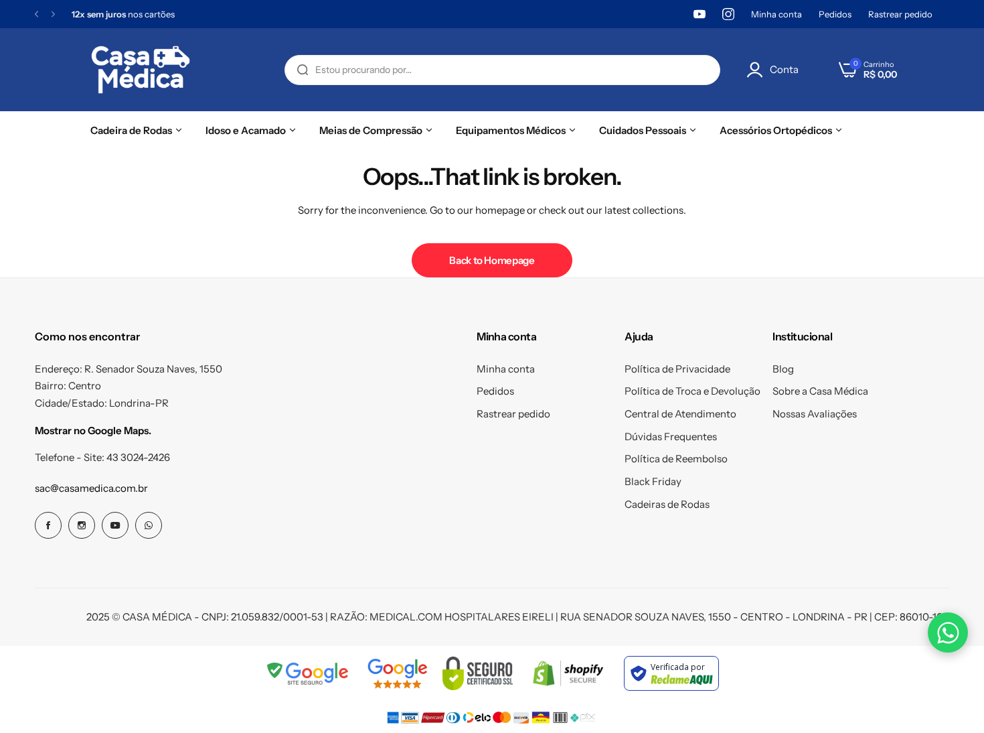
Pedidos (835, 14)
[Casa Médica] (140, 69)
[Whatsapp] (148, 525)
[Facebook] (48, 525)
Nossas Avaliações (814, 413)
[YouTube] (699, 14)
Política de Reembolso (676, 458)
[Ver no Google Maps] (397, 673)
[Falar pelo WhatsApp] (948, 632)
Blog (783, 368)
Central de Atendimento (680, 413)
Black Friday (653, 481)
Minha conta (776, 14)
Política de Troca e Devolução (692, 391)
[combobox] (502, 70)
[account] (758, 69)
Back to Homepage (491, 260)
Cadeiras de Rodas (667, 504)
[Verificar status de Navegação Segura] (308, 673)
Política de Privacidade (677, 368)
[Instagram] (728, 14)
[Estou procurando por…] (302, 70)
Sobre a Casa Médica (820, 391)
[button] (36, 14)
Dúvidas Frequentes (671, 436)
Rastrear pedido (900, 14)
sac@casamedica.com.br (91, 488)
